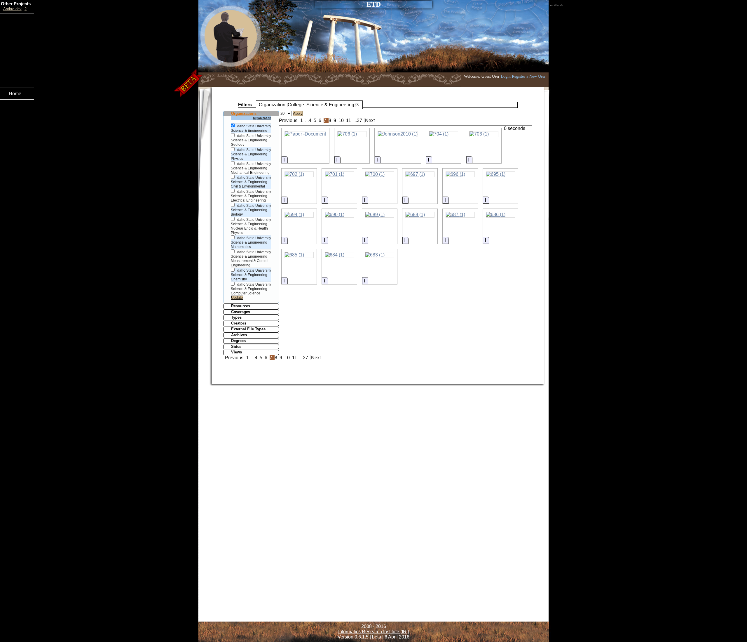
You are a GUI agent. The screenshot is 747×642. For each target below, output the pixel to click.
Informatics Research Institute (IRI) (373, 631)
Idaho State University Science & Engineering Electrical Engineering (251, 196)
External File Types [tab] (248, 329)
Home (15, 93)
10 (341, 120)
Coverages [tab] (240, 312)
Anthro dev (12, 9)
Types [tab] (236, 317)
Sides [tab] (236, 346)
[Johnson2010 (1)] (398, 134)
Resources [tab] (240, 306)
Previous (288, 120)
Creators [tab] (238, 323)
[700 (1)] (379, 174)
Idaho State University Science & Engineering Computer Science (251, 289)
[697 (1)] (419, 174)
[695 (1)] (500, 174)
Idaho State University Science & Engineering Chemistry (251, 275)
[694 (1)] (299, 215)
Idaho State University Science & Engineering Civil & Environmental (251, 182)
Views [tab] (236, 352)
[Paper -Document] (305, 134)
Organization (262, 117)
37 (359, 120)
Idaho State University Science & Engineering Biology (251, 210)
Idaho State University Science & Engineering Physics (251, 154)
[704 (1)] (443, 134)
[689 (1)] (379, 215)
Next (370, 120)
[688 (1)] (419, 215)
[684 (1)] (339, 255)
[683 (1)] (379, 255)
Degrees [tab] (238, 341)
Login (506, 76)
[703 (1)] (483, 134)
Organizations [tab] (243, 113)
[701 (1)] (339, 174)
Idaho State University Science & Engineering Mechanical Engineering (251, 168)
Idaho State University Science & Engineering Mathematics (251, 242)
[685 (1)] (299, 255)
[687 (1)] (460, 215)
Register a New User (529, 76)
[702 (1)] (299, 174)
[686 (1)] (500, 215)
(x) (357, 104)
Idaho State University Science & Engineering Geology (251, 140)
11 (348, 120)
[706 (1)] (351, 134)
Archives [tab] (239, 335)
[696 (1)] (460, 174)
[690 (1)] (339, 215)
